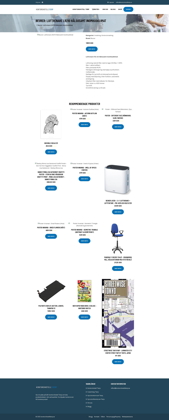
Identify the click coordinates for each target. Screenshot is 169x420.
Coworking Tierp (93, 392)
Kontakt (96, 417)
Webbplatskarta (127, 417)
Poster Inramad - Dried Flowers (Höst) (51, 227)
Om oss (105, 9)
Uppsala (111, 2)
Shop (120, 9)
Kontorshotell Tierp (81, 9)
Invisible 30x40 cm (51, 143)
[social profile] (42, 2)
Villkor (103, 417)
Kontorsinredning (107, 35)
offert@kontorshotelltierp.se (124, 2)
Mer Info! (91, 49)
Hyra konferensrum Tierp (95, 399)
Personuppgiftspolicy (113, 417)
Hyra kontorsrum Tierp (95, 395)
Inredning (97, 35)
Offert (128, 9)
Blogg (113, 9)
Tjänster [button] (95, 9)
